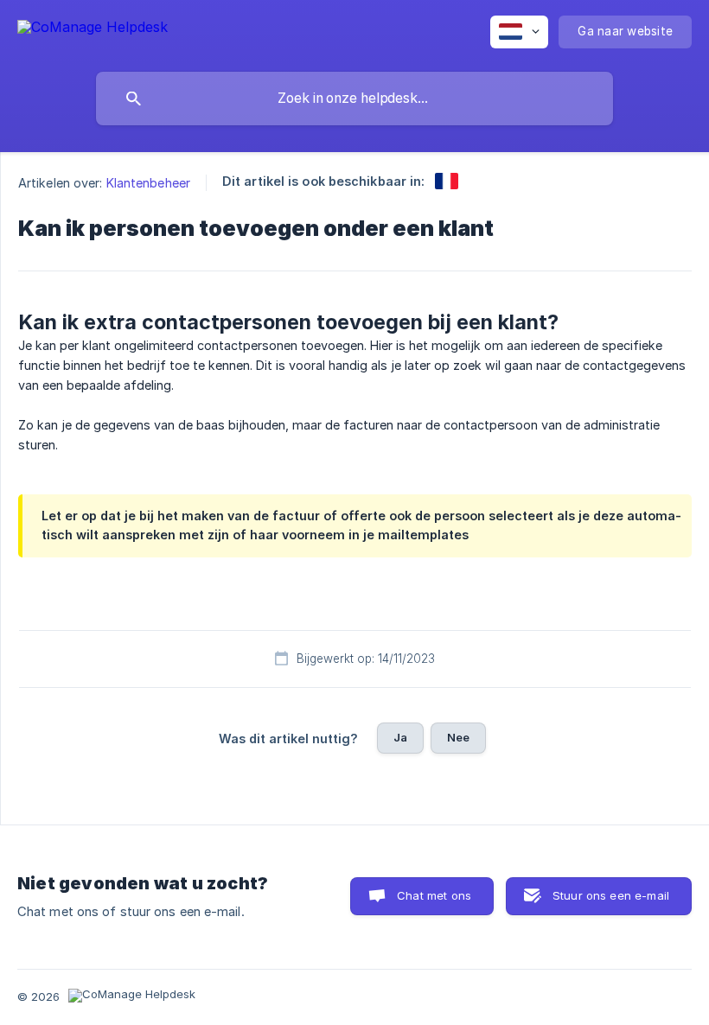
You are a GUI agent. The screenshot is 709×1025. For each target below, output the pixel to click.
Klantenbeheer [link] (148, 182)
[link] (446, 181)
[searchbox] (354, 98)
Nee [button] (458, 737)
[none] (92, 30)
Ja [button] (400, 737)
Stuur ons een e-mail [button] (611, 895)
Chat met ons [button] (434, 895)
